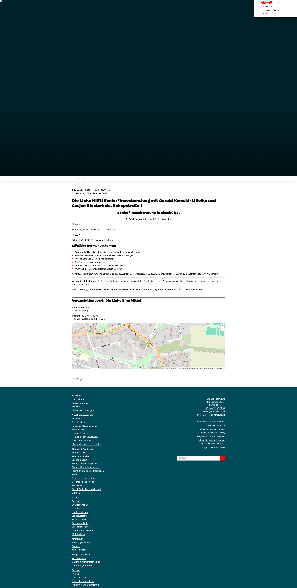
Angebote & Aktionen (82, 415)
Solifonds (76, 418)
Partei (75, 497)
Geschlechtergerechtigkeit (84, 478)
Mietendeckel (78, 429)
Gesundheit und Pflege (83, 482)
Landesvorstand (79, 516)
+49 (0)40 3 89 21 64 (214, 408)
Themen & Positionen (83, 449)
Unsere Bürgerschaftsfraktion (86, 562)
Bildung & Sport (79, 460)
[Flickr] (100, 5)
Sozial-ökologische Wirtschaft (86, 489)
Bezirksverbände (80, 523)
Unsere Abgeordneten (82, 565)
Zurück (77, 378)
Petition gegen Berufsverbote (86, 437)
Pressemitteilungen (271, 10)
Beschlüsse (77, 501)
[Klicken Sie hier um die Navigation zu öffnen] (292, 4)
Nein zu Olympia (80, 433)
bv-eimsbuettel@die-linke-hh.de (89, 319)
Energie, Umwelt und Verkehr (86, 467)
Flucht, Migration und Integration (88, 471)
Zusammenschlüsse (81, 527)
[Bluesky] (84, 5)
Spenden (76, 546)
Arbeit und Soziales (81, 456)
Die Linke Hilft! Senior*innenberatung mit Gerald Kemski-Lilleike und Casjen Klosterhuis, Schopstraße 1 (144, 203)
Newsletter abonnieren (83, 581)
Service (76, 570)
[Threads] (81, 5)
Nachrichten (78, 399)
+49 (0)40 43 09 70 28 (214, 411)
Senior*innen (78, 485)
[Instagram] (88, 5)
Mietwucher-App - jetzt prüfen (86, 444)
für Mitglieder (78, 534)
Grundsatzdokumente (82, 530)
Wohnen (76, 493)
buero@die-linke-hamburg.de (211, 415)
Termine (266, 13)
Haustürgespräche (81, 542)
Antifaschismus (79, 452)
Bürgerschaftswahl (81, 554)
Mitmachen (77, 539)
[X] (77, 5)
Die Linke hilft (78, 422)
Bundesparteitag (80, 505)
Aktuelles (78, 179)
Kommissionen (79, 519)
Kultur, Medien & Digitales (84, 463)
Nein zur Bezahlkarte (82, 440)
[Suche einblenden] (285, 4)
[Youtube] (96, 5)
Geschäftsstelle (79, 577)
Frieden (75, 474)
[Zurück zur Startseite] (72, 179)
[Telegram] (92, 5)
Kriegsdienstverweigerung (84, 426)
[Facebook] (73, 5)
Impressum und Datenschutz (85, 585)
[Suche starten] (222, 458)
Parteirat (76, 508)
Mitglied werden (80, 550)
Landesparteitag (80, 512)
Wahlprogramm (79, 558)
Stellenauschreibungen (83, 410)
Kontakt (75, 574)
